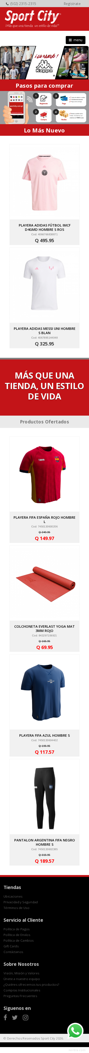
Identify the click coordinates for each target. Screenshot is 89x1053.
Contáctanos (13, 952)
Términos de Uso (16, 908)
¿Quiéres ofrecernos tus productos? (31, 984)
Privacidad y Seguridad (21, 902)
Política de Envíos (17, 935)
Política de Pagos (17, 929)
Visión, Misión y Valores (21, 973)
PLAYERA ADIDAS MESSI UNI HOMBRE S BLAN (44, 330)
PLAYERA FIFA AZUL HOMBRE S (44, 735)
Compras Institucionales (22, 990)
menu (77, 40)
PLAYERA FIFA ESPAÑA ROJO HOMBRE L (44, 519)
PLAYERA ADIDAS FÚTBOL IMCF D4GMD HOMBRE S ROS (44, 227)
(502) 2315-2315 (23, 3)
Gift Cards (11, 946)
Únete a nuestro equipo (22, 979)
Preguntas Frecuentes (20, 996)
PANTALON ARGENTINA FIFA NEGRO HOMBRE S (44, 842)
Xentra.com (77, 1050)
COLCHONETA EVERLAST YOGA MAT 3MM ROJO (44, 628)
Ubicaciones (13, 896)
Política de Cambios (19, 940)
